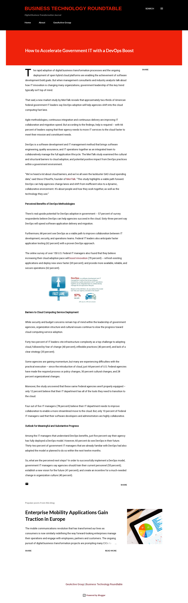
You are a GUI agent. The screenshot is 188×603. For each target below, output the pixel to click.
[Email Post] (26, 485)
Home (28, 22)
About (42, 22)
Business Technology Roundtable (73, 8)
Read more (111, 550)
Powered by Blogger (95, 595)
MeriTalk (71, 179)
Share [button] (145, 69)
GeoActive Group (62, 22)
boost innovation (78, 258)
